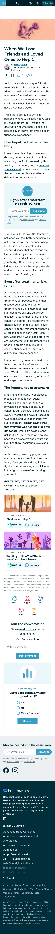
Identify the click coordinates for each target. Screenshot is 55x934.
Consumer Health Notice (15, 889)
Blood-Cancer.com (14, 872)
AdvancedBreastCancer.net (19, 831)
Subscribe (48, 3)
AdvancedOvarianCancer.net (20, 836)
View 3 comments (26, 639)
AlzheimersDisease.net (17, 845)
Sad (38, 600)
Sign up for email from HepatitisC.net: (27, 202)
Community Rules (30, 892)
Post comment (27, 655)
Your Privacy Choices (41, 889)
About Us (8, 885)
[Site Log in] (37, 3)
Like (13, 600)
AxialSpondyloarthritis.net (18, 863)
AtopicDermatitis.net (15, 854)
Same (32, 611)
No (22, 707)
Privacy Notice (27, 219)
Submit (27, 721)
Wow (19, 611)
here (36, 590)
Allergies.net (10, 840)
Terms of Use (29, 761)
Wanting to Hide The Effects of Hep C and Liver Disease (25, 558)
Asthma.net (10, 849)
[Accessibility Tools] (30, 3)
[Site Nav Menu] (11, 3)
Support (26, 600)
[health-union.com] (16, 791)
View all (10, 878)
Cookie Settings (11, 892)
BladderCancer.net (14, 867)
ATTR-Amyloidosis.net (16, 858)
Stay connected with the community (27, 745)
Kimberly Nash (20, 64)
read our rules (27, 629)
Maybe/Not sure (30, 713)
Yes (23, 702)
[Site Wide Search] (17, 3)
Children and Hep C (18, 519)
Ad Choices (9, 896)
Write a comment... (17, 647)
